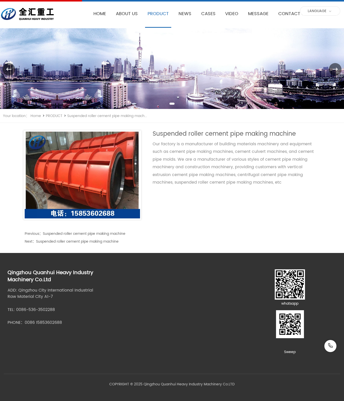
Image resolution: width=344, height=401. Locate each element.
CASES (208, 13)
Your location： (16, 116)
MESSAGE (258, 13)
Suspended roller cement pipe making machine (84, 234)
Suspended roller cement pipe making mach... (106, 116)
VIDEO (231, 13)
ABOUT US (127, 13)
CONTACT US (292, 13)
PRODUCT (158, 13)
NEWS (185, 13)
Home (35, 116)
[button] (172, 104)
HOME (99, 13)
